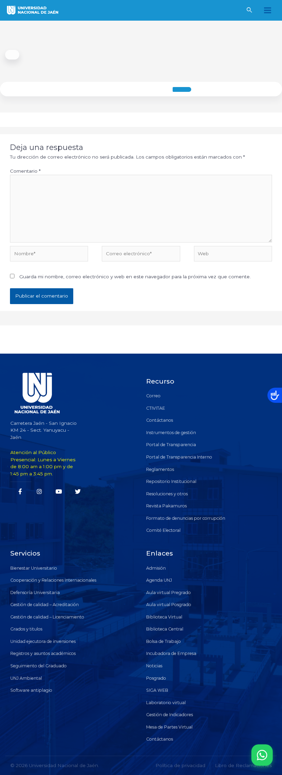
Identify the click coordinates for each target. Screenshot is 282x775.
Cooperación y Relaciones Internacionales (53, 580)
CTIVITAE (155, 408)
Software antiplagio (31, 690)
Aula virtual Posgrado (168, 604)
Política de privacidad (180, 765)
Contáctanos (159, 420)
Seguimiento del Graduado (38, 665)
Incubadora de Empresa (171, 653)
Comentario (25, 171)
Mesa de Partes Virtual (169, 727)
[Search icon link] (250, 11)
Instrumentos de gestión (171, 432)
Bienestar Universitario (33, 568)
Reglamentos (160, 469)
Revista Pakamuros (166, 505)
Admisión (156, 568)
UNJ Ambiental (26, 678)
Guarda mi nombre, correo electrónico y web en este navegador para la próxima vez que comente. (135, 276)
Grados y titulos (26, 629)
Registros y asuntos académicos (43, 653)
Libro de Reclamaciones (243, 765)
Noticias (154, 665)
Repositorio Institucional (171, 481)
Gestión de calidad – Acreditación (44, 604)
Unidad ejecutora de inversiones (43, 641)
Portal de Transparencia (171, 444)
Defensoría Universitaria (35, 592)
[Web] (233, 255)
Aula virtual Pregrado (168, 592)
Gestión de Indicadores (169, 714)
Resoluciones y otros (167, 493)
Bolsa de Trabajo (163, 641)
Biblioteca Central (164, 629)
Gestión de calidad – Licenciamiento (47, 617)
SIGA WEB (157, 690)
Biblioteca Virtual (164, 617)
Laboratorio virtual (166, 702)
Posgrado (156, 678)
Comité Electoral (163, 530)
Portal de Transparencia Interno (179, 457)
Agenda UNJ (159, 580)
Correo (153, 395)
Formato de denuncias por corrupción (185, 518)
